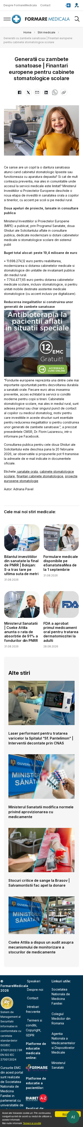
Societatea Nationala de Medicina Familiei (61, 996)
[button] (68, 5)
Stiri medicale (46, 32)
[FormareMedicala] (41, 19)
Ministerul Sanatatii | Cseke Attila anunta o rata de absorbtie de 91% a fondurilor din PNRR (21, 632)
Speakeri (33, 981)
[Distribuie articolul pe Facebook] (19, 92)
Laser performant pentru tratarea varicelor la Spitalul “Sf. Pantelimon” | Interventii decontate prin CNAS (40, 738)
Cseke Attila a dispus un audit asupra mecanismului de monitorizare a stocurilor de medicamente (40, 947)
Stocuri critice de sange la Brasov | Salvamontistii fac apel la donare (39, 883)
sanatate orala (27, 471)
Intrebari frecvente (33, 1009)
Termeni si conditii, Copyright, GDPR (34, 1027)
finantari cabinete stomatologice (40, 476)
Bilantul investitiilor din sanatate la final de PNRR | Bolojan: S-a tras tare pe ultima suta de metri (21, 565)
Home (27, 32)
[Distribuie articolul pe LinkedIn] (46, 92)
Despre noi (35, 989)
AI (73, 1117)
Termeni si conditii (32, 1123)
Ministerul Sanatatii (58, 1065)
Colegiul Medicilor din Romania (61, 1018)
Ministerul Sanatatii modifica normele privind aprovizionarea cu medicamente (40, 812)
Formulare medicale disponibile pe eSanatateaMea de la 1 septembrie (60, 563)
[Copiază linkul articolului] (63, 92)
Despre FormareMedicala (20, 5)
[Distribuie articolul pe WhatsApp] (54, 92)
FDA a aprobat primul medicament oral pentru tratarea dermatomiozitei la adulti (60, 632)
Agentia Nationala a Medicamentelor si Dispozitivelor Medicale (63, 1043)
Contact (45, 5)
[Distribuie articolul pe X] (28, 92)
